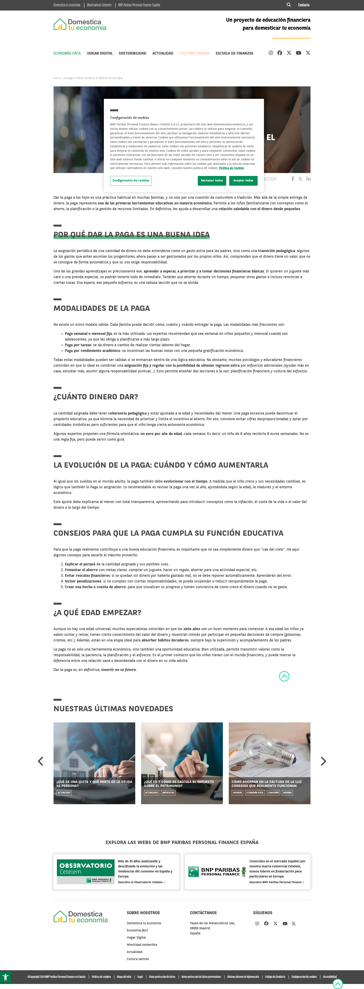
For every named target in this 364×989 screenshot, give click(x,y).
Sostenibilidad (132, 53)
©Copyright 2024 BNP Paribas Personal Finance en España (56, 977)
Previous (41, 761)
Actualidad (163, 53)
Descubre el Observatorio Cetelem (140, 882)
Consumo (273, 793)
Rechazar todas (212, 180)
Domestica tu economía (67, 5)
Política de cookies (101, 977)
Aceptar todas (243, 180)
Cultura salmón (194, 53)
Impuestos (168, 793)
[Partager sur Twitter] (300, 179)
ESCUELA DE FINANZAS (234, 53)
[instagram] (271, 53)
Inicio (57, 78)
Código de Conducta (275, 977)
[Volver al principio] (284, 676)
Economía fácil (67, 53)
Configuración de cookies (130, 180)
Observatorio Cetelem (99, 5)
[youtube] (298, 53)
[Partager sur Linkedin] (308, 179)
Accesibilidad (330, 977)
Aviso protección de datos (162, 977)
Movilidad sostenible (142, 945)
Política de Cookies (231, 168)
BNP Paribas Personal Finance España (139, 5)
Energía (237, 793)
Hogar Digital (100, 53)
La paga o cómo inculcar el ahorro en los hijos (93, 78)
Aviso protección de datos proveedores (201, 977)
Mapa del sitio (124, 977)
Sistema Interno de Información (243, 977)
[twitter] (289, 53)
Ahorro (287, 793)
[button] (5, 977)
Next (323, 761)
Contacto (303, 5)
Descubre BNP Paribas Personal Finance (275, 882)
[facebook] (279, 53)
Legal (140, 977)
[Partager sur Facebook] (292, 179)
